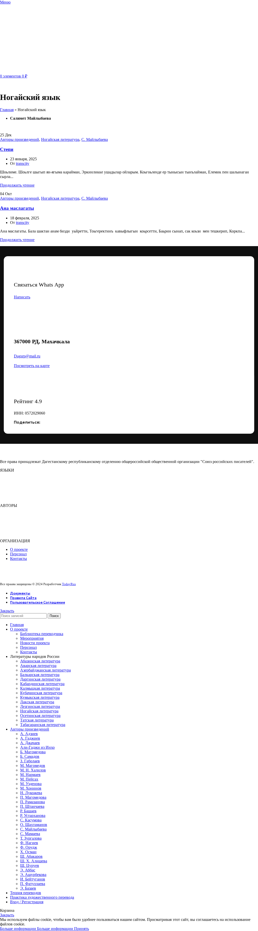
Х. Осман (28, 852)
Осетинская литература (40, 715)
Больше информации (36, 928)
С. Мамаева (30, 834)
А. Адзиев (29, 734)
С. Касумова (31, 820)
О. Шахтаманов (33, 824)
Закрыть (7, 611)
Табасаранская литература (42, 724)
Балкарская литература (39, 675)
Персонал (28, 647)
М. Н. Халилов (33, 770)
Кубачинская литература (41, 693)
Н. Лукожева (31, 793)
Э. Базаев (28, 888)
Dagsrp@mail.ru (27, 356)
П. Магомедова (33, 797)
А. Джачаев (30, 743)
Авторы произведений (19, 139)
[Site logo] (25, 71)
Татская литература (37, 720)
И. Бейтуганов (32, 879)
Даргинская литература (40, 679)
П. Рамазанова (32, 802)
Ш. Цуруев (29, 865)
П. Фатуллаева (32, 884)
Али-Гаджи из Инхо (37, 747)
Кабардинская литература (42, 684)
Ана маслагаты (17, 208)
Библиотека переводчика (41, 634)
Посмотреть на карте (32, 366)
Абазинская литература (40, 661)
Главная (7, 110)
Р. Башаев (28, 811)
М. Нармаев (30, 774)
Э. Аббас (27, 870)
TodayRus (69, 584)
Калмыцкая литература (40, 688)
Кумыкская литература (39, 697)
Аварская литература (38, 665)
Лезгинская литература (40, 706)
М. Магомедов (32, 765)
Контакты (28, 652)
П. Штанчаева (32, 806)
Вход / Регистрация (26, 902)
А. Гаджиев (30, 738)
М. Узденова (31, 784)
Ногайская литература (60, 139)
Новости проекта (35, 643)
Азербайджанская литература (45, 670)
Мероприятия (32, 638)
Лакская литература (37, 702)
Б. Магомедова (33, 752)
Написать (22, 297)
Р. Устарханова (32, 815)
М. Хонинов (30, 788)
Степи (6, 149)
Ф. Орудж (28, 847)
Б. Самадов (29, 756)
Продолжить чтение (17, 185)
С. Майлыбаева (94, 139)
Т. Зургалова (31, 838)
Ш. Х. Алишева (33, 861)
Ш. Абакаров (31, 856)
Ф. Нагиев (29, 843)
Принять (81, 928)
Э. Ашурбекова (33, 874)
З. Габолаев (30, 761)
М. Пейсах (29, 779)
